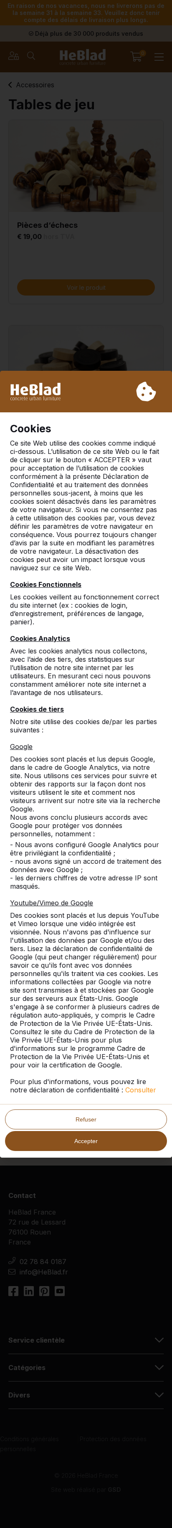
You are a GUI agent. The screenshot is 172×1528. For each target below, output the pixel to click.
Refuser (86, 1119)
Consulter (140, 1090)
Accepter (86, 1141)
